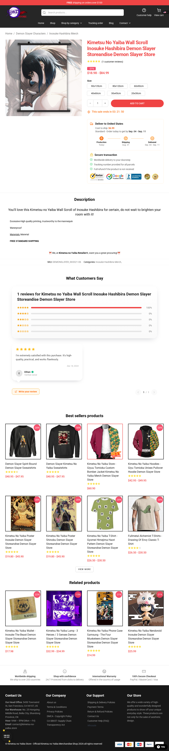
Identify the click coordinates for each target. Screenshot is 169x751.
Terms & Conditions (57, 707)
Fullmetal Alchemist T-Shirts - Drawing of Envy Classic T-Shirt (145, 539)
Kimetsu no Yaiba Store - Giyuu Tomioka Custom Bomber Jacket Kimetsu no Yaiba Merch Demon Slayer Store (103, 471)
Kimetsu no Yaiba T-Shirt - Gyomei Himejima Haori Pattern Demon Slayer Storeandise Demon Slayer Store (102, 543)
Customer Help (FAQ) (98, 721)
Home (8, 33)
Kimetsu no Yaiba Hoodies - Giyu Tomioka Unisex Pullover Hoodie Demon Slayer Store (145, 467)
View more (84, 569)
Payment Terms (95, 707)
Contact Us (93, 716)
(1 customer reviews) (112, 61)
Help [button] (163, 747)
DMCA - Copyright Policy (59, 716)
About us (51, 702)
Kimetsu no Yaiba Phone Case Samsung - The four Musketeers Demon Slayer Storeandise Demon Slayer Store (104, 638)
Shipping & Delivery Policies (101, 702)
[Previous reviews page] (138, 392)
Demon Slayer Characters (31, 33)
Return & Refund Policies (100, 711)
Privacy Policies (55, 711)
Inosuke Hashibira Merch (63, 33)
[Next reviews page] (154, 392)
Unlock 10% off (7, 736)
